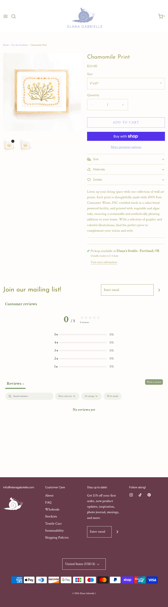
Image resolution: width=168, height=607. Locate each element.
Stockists (51, 516)
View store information (104, 262)
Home (6, 45)
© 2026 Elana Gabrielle (83, 593)
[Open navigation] (5, 16)
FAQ (48, 502)
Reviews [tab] (15, 383)
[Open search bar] (15, 16)
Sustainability (54, 530)
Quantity (93, 95)
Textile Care (53, 523)
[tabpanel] (84, 423)
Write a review (154, 382)
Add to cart (126, 122)
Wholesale (52, 509)
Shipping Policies (57, 537)
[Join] (159, 290)
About (49, 495)
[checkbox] (112, 396)
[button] (9, 145)
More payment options (126, 147)
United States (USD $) (80, 564)
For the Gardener (19, 45)
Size (90, 74)
